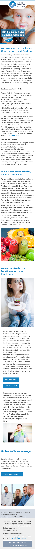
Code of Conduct (11, 386)
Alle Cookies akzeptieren (18, 545)
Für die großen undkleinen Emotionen (13, 33)
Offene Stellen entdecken (12, 474)
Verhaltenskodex (11, 379)
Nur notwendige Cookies (17, 542)
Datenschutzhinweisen (17, 538)
